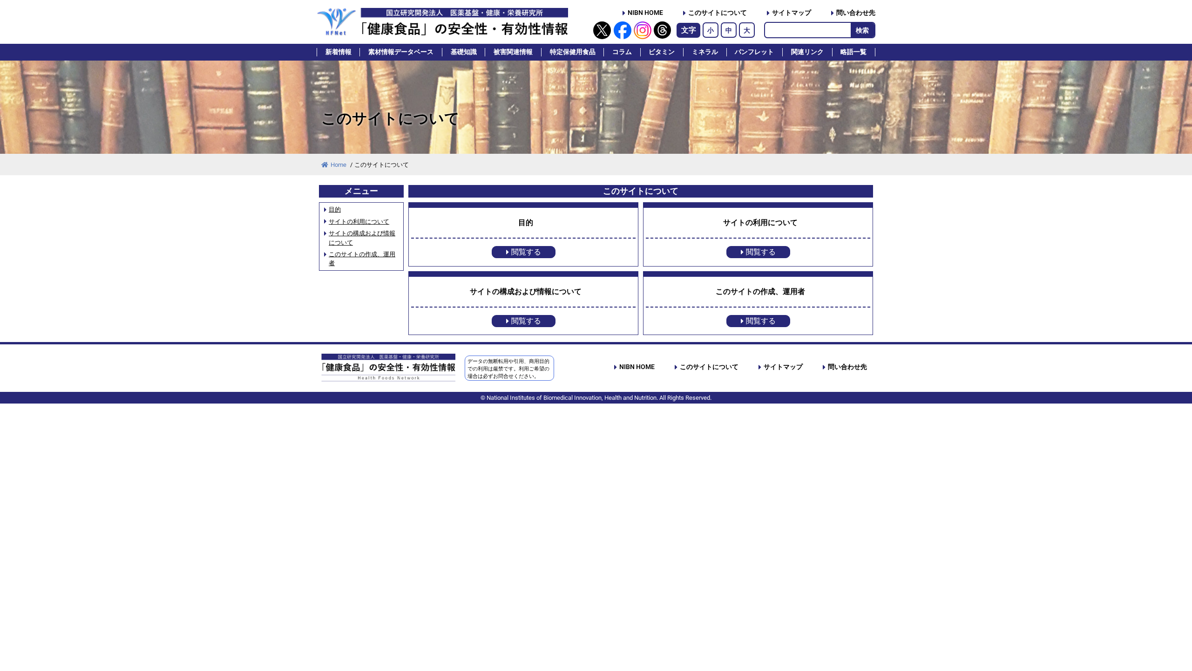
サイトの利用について (359, 221)
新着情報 (338, 52)
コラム (622, 52)
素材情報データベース (400, 52)
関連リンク (807, 52)
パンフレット (754, 52)
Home (339, 164)
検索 (862, 30)
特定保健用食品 (573, 52)
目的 (335, 209)
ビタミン (662, 52)
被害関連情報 (513, 52)
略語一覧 (853, 52)
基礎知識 (464, 52)
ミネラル (705, 52)
